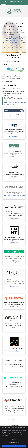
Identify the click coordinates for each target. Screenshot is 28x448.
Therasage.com (14, 412)
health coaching (10, 40)
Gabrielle (19, 29)
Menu (4, 4)
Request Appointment (11, 1)
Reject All (14, 439)
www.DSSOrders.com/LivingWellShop (15, 102)
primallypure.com (14, 369)
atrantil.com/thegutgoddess (14, 262)
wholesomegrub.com (14, 352)
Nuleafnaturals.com (14, 178)
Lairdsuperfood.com (14, 136)
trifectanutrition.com (14, 306)
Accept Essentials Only (14, 442)
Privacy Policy (5, 435)
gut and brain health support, (13, 41)
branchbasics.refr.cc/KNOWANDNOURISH (14, 195)
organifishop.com (14, 329)
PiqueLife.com (14, 287)
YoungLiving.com (14, 218)
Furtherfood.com (14, 389)
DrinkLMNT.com (14, 242)
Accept (14, 445)
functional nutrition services (14, 39)
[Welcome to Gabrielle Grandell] (14, 14)
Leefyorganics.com (14, 156)
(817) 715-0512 (20, 1)
